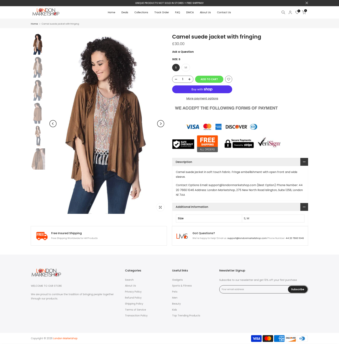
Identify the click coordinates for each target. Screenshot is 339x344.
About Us (205, 12)
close (32, 3)
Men (174, 297)
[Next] (160, 123)
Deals (124, 12)
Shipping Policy (134, 303)
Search (129, 280)
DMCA (190, 12)
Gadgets (177, 280)
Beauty (176, 303)
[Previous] (52, 123)
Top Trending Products (186, 315)
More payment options (202, 98)
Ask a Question (183, 52)
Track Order (161, 12)
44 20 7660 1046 (295, 238)
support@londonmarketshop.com (247, 238)
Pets (174, 291)
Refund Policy (133, 297)
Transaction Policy (136, 315)
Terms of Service (135, 309)
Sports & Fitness (182, 285)
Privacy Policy (133, 291)
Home (111, 12)
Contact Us (224, 12)
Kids (174, 309)
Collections (141, 12)
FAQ (177, 12)
